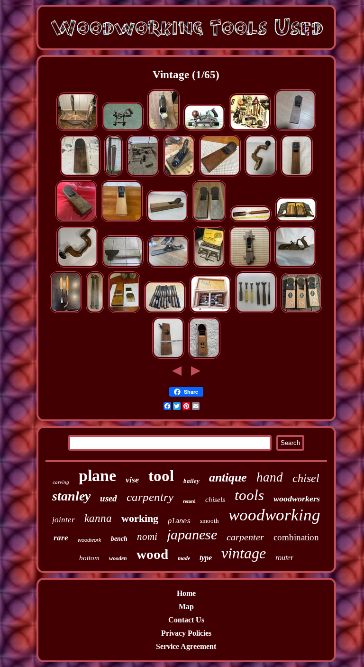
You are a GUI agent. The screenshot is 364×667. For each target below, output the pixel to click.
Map (186, 606)
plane (97, 475)
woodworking (274, 515)
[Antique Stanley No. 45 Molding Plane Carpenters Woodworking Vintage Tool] (204, 129)
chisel (305, 478)
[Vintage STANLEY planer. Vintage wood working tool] (163, 129)
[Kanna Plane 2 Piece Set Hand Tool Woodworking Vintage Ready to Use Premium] (209, 220)
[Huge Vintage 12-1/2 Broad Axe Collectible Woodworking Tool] (123, 266)
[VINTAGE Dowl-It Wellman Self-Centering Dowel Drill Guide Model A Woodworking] (209, 266)
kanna (98, 518)
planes (179, 521)
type (206, 558)
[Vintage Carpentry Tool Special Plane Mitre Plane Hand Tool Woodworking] (250, 266)
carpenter (245, 537)
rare (61, 537)
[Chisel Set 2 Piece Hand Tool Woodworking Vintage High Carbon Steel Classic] (66, 311)
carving (61, 482)
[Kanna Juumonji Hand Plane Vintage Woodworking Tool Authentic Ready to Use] (204, 357)
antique (228, 477)
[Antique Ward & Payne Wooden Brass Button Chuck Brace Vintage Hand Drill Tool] (261, 175)
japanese (192, 534)
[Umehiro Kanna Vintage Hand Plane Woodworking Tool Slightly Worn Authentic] (168, 357)
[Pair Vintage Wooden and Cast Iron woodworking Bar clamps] (95, 311)
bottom (89, 558)
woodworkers (296, 498)
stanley (71, 496)
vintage (243, 553)
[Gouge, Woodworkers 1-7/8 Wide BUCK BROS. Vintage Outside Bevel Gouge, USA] (251, 220)
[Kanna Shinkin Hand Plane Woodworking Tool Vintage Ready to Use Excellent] (124, 311)
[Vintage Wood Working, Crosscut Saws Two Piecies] (113, 175)
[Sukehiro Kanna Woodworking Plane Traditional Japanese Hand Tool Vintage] (167, 220)
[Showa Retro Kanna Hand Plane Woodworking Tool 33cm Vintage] (297, 175)
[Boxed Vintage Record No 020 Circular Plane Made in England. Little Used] (179, 175)
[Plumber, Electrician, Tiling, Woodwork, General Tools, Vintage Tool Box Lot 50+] (250, 129)
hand (269, 477)
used (108, 498)
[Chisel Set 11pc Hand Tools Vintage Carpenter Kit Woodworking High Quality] (165, 311)
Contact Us (186, 620)
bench (119, 538)
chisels (215, 499)
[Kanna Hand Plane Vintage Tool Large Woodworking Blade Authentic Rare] (295, 129)
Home (186, 593)
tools (249, 495)
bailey (191, 480)
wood (152, 554)
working (139, 518)
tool (161, 475)
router (284, 558)
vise (132, 479)
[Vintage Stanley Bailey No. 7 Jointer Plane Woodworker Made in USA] (168, 266)
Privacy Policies (186, 633)
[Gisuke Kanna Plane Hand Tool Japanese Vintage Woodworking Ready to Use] (122, 220)
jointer (63, 519)
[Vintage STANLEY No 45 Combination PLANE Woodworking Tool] (123, 129)
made (184, 558)
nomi (147, 536)
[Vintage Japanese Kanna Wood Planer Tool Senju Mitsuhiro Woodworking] (220, 175)
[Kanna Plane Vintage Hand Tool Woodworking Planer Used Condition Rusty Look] (301, 311)
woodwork (89, 540)
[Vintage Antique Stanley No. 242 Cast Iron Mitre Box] (77, 129)
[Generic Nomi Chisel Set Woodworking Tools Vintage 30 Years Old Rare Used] (256, 311)
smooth (209, 520)
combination (296, 537)
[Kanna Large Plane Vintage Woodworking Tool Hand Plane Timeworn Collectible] (76, 220)
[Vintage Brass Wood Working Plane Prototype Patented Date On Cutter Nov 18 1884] (295, 266)
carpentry (150, 497)
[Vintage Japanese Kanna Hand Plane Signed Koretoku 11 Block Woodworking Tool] (80, 175)
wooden (118, 558)
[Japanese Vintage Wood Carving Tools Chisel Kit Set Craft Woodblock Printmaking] (296, 220)
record (189, 501)
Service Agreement (186, 646)
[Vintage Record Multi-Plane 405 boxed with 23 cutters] (210, 311)
